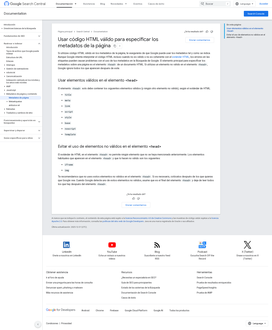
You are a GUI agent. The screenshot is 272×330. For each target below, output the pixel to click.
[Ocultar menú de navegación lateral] (38, 324)
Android (85, 310)
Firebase (114, 310)
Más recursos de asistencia (59, 292)
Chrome (100, 310)
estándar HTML (180, 56)
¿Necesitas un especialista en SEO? (138, 277)
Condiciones (52, 323)
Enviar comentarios (199, 40)
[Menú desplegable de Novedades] (127, 4)
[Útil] (207, 31)
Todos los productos (179, 310)
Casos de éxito (156, 3)
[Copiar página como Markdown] (115, 46)
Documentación (64, 3)
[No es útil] (211, 31)
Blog (102, 3)
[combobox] (215, 4)
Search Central (33, 4)
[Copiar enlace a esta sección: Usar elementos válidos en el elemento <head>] (141, 80)
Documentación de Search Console (138, 292)
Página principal (65, 31)
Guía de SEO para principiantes (136, 282)
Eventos (137, 3)
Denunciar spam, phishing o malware (64, 287)
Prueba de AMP (204, 292)
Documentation (15, 14)
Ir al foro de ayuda (55, 277)
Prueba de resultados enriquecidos (214, 282)
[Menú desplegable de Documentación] (76, 4)
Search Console (256, 13)
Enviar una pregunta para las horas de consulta (69, 282)
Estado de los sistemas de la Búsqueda (140, 287)
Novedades (117, 3)
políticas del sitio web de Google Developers (123, 221)
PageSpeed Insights (207, 287)
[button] (20, 28)
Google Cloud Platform (136, 310)
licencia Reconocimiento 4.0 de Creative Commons (148, 218)
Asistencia (89, 3)
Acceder (263, 4)
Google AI (158, 310)
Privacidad (66, 323)
